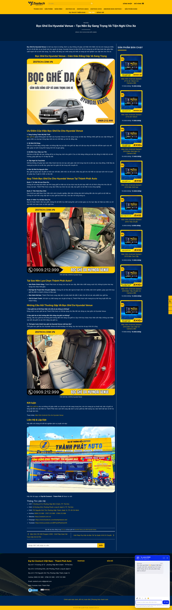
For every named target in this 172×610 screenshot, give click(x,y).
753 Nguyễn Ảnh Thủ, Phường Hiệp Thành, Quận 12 (52, 573)
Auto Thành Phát (44, 585)
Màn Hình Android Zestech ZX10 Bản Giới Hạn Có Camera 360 (131, 151)
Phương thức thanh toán (100, 599)
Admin (95, 32)
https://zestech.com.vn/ (43, 516)
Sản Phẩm (49, 9)
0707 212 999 (50, 513)
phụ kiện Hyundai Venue (89, 529)
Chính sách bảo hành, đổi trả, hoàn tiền (77, 599)
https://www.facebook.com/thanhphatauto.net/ (51, 520)
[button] (127, 3)
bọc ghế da (34, 406)
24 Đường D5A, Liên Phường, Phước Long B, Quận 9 (52, 569)
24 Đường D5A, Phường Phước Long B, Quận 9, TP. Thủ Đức (53, 507)
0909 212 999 (39, 513)
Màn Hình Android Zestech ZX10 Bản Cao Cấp (131, 255)
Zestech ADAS (82, 9)
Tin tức (92, 12)
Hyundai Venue (79, 529)
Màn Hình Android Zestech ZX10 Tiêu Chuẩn (131, 221)
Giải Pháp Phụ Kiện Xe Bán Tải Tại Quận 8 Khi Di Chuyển (93, 535)
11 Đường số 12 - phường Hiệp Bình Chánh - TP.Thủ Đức (54, 565)
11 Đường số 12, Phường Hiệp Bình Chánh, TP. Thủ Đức (50, 504)
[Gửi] (91, 3)
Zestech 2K (70, 9)
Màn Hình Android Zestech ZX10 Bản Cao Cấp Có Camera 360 (131, 327)
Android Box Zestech (113, 9)
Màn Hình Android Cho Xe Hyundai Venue (49, 415)
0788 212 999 (61, 513)
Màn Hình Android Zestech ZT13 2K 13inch (131, 116)
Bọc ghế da (31, 137)
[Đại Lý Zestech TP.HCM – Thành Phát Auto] (36, 3)
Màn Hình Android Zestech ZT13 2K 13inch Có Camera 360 (131, 81)
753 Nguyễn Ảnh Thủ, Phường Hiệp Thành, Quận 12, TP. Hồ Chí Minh (56, 510)
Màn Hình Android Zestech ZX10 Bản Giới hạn (131, 186)
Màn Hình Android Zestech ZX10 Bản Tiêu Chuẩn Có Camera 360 (131, 291)
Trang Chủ (38, 9)
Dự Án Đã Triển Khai (77, 12)
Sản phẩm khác (131, 9)
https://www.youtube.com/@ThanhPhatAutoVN (51, 523)
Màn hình (58, 9)
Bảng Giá (100, 12)
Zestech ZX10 (96, 9)
